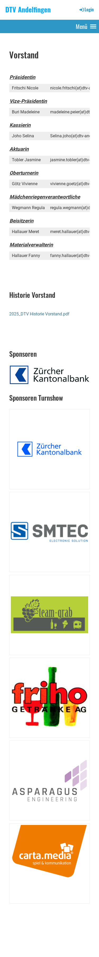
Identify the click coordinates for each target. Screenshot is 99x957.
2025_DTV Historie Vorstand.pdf (39, 313)
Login (89, 9)
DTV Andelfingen (28, 9)
